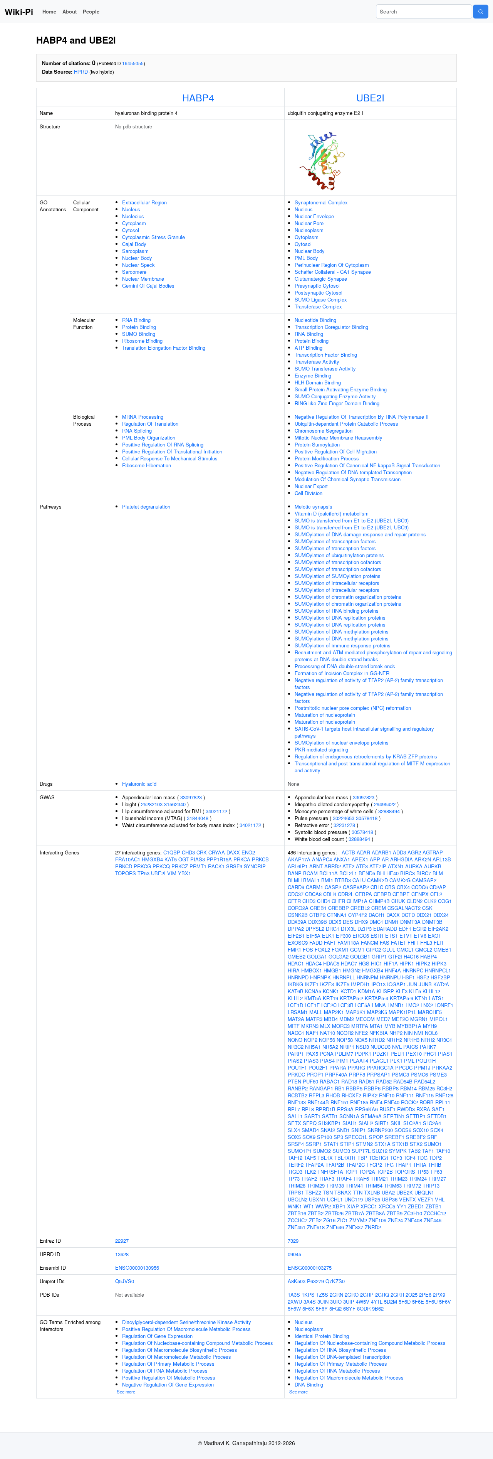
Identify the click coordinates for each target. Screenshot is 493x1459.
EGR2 (419, 928)
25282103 (152, 804)
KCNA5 (313, 991)
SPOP (376, 1137)
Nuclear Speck (138, 264)
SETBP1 (416, 1116)
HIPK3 (439, 963)
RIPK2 (370, 1095)
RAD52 (384, 1081)
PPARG (356, 1067)
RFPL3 (316, 1095)
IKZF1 (312, 984)
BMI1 (327, 880)
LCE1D (295, 1005)
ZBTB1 (433, 1206)
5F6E (418, 1301)
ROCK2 (409, 1102)
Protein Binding (139, 326)
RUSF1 (387, 1109)
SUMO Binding (138, 333)
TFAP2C (355, 1164)
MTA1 (376, 1025)
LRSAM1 (298, 1012)
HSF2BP (440, 977)
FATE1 (398, 942)
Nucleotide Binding (315, 319)
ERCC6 (360, 935)
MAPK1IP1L (402, 1012)
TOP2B (385, 1171)
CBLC (377, 887)
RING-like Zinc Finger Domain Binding (337, 403)
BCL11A (328, 873)
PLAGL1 (379, 1060)
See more (126, 1391)
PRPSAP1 (378, 1074)
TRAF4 (344, 1178)
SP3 (338, 1137)
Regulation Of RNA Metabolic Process (165, 1370)
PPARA (337, 1067)
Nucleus (131, 209)
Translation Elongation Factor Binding (163, 347)
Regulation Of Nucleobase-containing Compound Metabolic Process (197, 1342)
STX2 (416, 1143)
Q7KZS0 (335, 1281)
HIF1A (391, 963)
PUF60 (310, 1081)
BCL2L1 (348, 873)
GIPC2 (373, 949)
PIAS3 (197, 859)
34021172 (216, 811)
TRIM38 (335, 1185)
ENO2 (248, 852)
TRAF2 (309, 1178)
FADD (315, 942)
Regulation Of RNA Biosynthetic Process (340, 1349)
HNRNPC (412, 970)
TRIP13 (431, 1185)
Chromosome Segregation (323, 430)
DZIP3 (364, 928)
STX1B (400, 1143)
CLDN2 (415, 901)
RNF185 (359, 1102)
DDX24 (441, 914)
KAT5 (170, 859)
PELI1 (397, 1053)
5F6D (405, 1301)
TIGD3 (295, 1171)
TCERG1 (379, 1157)
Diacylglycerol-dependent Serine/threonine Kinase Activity (186, 1322)
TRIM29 (316, 1185)
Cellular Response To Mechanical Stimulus (170, 458)
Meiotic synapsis (313, 506)
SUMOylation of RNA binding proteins (337, 610)
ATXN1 (396, 866)
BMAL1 (311, 880)
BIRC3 (407, 873)
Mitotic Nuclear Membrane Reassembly (338, 437)
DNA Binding (309, 1384)
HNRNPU (390, 977)
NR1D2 (377, 1039)
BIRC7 (423, 873)
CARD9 (296, 887)
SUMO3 (341, 1150)
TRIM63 (393, 1185)
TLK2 (310, 1171)
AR (385, 859)
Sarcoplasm (135, 250)
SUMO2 (322, 1150)
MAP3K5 (377, 1012)
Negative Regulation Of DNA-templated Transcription (353, 472)
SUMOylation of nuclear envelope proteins (342, 742)
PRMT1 (197, 866)
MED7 (383, 1019)
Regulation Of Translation (150, 423)
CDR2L (346, 894)
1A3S (294, 1294)
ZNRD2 (373, 1227)
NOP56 (327, 1039)
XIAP (353, 1206)
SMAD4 (310, 1130)
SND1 (343, 1130)
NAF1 (312, 1032)
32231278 (344, 825)
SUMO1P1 (300, 1150)
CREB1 (318, 907)
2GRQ (382, 1294)
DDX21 (424, 914)
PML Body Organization (148, 437)
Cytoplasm (134, 223)
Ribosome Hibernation (146, 465)
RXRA (423, 1109)
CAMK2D (377, 880)
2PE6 (425, 1294)
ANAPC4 (322, 859)
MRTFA (359, 1025)
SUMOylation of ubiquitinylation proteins (339, 555)
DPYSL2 (314, 928)
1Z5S (322, 1294)
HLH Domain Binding (318, 382)
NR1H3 (411, 1039)
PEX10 (414, 1053)
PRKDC (296, 1074)
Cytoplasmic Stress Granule (153, 237)
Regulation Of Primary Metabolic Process (168, 1363)
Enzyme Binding (313, 375)
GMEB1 (442, 949)
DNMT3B (432, 921)
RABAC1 (330, 1081)
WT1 (309, 1206)
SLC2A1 (412, 1123)
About (69, 11)
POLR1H (426, 1060)
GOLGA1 (317, 956)
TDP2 (435, 1157)
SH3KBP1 (329, 1123)
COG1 (445, 901)
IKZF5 (342, 984)
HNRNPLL (343, 977)
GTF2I (395, 956)
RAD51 (366, 1081)
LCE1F (312, 1005)
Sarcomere (134, 271)
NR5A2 (330, 1046)
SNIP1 (358, 1130)
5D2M (390, 1301)
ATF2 (348, 866)
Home (49, 11)
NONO (295, 1039)
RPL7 (294, 1109)
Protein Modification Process (327, 458)
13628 (122, 1254)
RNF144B (318, 1102)
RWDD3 (406, 1109)
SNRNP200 (380, 1130)
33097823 (191, 797)
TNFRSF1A (330, 1171)
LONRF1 (443, 1005)
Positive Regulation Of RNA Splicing (162, 444)
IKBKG (295, 984)
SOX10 (421, 1130)
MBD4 (331, 1019)
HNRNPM (367, 977)
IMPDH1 (360, 984)
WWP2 (323, 1206)
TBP (362, 1157)
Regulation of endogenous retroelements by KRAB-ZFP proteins (366, 756)
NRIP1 (347, 1046)
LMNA (379, 1005)
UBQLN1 (424, 1192)
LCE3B (346, 1005)
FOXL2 (322, 949)
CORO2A (298, 907)
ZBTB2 (316, 1213)
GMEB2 (296, 956)
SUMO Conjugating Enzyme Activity (335, 396)
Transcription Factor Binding (326, 354)
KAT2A (441, 984)
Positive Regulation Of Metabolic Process (168, 1377)
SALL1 (295, 1116)
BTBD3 (343, 880)
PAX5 (311, 1053)
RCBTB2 (297, 1095)
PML (409, 1060)
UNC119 (353, 1199)
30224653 (343, 818)
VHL (439, 1199)
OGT (183, 859)
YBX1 (184, 873)
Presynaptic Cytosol (317, 285)
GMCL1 (405, 949)
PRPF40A (336, 1074)
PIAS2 (295, 1060)
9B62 (378, 1308)
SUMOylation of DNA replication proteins (340, 617)
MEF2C (400, 1019)
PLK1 (396, 1060)
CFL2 (436, 894)
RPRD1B (325, 1109)
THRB (434, 1164)
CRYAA (216, 852)
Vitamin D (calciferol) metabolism (332, 513)
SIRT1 (382, 1123)
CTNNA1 (337, 914)
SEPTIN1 (393, 1116)
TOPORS (125, 873)
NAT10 (327, 1032)
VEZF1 (425, 1199)
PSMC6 (419, 1074)
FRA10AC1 (127, 859)
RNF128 (444, 1095)
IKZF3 (327, 984)
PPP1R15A (219, 859)
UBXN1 (317, 1199)
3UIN (323, 1301)
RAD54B (403, 1081)
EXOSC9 (298, 942)
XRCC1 (369, 1206)
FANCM (369, 942)
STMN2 (364, 1143)
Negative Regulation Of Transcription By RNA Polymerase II (362, 416)
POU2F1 (318, 1067)
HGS (364, 963)
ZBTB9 (394, 1213)
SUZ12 (379, 1150)
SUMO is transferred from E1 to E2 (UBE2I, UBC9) (352, 520)
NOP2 (310, 1039)
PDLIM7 (344, 1053)
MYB (390, 1025)
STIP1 (347, 1143)
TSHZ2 (313, 1192)
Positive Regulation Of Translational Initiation (172, 451)
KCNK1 (331, 991)
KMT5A (312, 998)
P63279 (315, 1281)
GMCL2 (423, 949)
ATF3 (362, 866)
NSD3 (362, 1046)
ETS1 (391, 935)
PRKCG (142, 866)
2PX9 (439, 1294)
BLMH (295, 880)
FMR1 (294, 949)
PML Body (306, 257)
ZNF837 (354, 1227)
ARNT (316, 866)
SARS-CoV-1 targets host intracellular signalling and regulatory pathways (364, 732)
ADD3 (399, 852)
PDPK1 (363, 1053)
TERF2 (296, 1164)
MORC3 (341, 1025)
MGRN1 (419, 1019)
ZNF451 (296, 1227)
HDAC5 (331, 963)
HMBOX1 (311, 970)
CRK (201, 852)
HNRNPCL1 (438, 970)
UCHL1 (335, 1199)
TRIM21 (379, 1178)
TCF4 (410, 1157)
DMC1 (376, 921)
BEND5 (367, 873)
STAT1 (331, 1143)
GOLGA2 (339, 956)
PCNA (327, 1053)
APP (375, 859)
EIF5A (313, 935)
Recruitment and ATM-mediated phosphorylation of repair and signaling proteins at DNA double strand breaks (373, 656)
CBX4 (403, 887)
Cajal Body (134, 244)
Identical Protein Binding (322, 1335)
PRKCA (241, 859)
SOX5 (294, 1137)
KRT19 (330, 998)
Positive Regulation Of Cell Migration (336, 451)
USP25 (372, 1199)
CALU (359, 880)
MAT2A (296, 1019)
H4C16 (411, 956)
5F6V (445, 1301)
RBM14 (408, 1088)
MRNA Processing (142, 416)
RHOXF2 (351, 1095)
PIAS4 (327, 1060)
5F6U (432, 1301)
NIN (408, 1032)
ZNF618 (316, 1227)
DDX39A (297, 921)
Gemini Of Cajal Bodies (148, 285)
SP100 (324, 1137)
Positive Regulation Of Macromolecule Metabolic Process (186, 1329)
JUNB (425, 984)
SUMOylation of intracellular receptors (337, 582)
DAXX (233, 852)
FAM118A (348, 942)
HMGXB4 (152, 859)
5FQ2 (335, 1308)
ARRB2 (332, 866)
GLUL (388, 949)
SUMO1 (433, 1143)
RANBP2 (298, 1088)
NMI (418, 1032)
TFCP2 (374, 1164)
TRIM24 (418, 1178)
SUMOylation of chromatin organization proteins (348, 596)
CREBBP (338, 907)
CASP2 (333, 887)
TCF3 (396, 1157)
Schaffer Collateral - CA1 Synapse (333, 271)
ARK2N (422, 859)
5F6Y (322, 1308)
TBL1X (325, 1157)
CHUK (398, 901)
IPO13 (378, 984)
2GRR (397, 1294)
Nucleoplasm (309, 230)
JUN (412, 984)
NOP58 (345, 1039)
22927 (122, 1240)
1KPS (308, 1294)
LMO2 (412, 1005)
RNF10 (386, 1095)
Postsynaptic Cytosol (318, 292)
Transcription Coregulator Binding (331, 326)
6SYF (349, 1308)
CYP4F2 (357, 914)
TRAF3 (326, 1178)
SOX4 (436, 1130)
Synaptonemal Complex (321, 202)
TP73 (294, 1178)
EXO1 (434, 935)
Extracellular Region (144, 202)
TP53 (143, 873)
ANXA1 (342, 859)
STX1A (382, 1143)
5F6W (294, 1308)
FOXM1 (340, 949)
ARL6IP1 (298, 866)
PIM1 (342, 1060)
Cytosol (130, 230)
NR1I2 (428, 1039)
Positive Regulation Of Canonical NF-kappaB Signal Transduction (367, 465)
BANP (295, 873)
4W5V (362, 1301)
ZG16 (329, 1220)
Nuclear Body (137, 257)
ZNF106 (377, 1220)
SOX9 (308, 1137)
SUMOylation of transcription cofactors (338, 562)
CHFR (338, 901)
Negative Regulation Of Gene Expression (168, 1384)
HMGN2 (352, 970)
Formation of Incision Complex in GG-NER (342, 673)
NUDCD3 (381, 1046)
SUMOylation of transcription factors (335, 541)
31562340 (175, 804)
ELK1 (328, 935)
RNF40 (391, 1102)
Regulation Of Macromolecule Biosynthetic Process (179, 1349)
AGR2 (414, 852)
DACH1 (377, 914)
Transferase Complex (318, 306)
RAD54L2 (424, 1081)
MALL (315, 1012)
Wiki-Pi (19, 11)
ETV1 (405, 935)
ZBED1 (416, 1206)
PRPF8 (357, 1074)
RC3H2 (444, 1088)
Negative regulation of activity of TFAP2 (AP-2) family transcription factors (369, 683)
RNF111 (405, 1095)
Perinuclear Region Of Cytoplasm (332, 264)
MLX (325, 1025)
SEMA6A (371, 1116)
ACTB (348, 852)
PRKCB (260, 859)
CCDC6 (419, 887)
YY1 (401, 1206)
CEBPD (382, 894)
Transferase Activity (317, 361)
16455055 (133, 63)
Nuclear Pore (309, 223)
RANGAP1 (321, 1088)
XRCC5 (387, 1206)
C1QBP (171, 852)
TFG (389, 1164)
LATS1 (436, 998)
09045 (294, 1254)
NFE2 (361, 1032)
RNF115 (425, 1095)
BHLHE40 (388, 873)
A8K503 (296, 1281)
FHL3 (426, 942)
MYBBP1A (409, 1025)
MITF (294, 1025)
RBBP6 (372, 1088)
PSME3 (438, 1074)
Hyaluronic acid (139, 783)
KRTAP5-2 (351, 998)
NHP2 (395, 1032)
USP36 (389, 1199)
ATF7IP (377, 866)
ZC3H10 (413, 1213)
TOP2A (367, 1171)
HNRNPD (298, 977)
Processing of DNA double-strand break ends (345, 666)
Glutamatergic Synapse (321, 278)
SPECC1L (356, 1137)
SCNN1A (349, 1116)
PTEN (294, 1081)
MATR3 (314, 1019)
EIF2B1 (296, 935)
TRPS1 (296, 1192)
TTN (357, 1192)
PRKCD (123, 866)
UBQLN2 (297, 1199)
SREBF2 (416, 1137)
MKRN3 (310, 1025)
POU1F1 (297, 1067)
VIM (171, 873)
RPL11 (442, 1102)
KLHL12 (431, 991)
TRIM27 (437, 1178)
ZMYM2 (358, 1220)
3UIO (336, 1301)
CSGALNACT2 (404, 907)
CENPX (420, 894)
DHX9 (361, 921)
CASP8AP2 (356, 887)
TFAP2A (314, 1164)
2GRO (352, 1294)
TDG (422, 1157)
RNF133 (297, 1102)
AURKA (414, 866)
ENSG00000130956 (137, 1267)
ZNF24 (395, 1220)
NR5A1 (313, 1046)
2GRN (336, 1294)
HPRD (81, 71)
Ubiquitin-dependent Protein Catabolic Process (346, 423)
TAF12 (295, 1157)
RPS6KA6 (366, 1109)
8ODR (364, 1308)
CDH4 (329, 894)
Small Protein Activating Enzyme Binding (341, 389)
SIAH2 (366, 1123)
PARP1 (296, 1053)
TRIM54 (373, 1185)
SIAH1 (349, 1123)
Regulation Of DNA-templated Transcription (343, 1356)
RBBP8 (390, 1088)
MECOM (365, 1019)
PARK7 (428, 1046)
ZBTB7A (354, 1213)
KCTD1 (348, 991)
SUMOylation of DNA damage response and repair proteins (360, 534)
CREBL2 (360, 907)
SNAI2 (327, 1130)
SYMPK (398, 1150)
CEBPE (401, 894)
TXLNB (372, 1192)
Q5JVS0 (124, 1281)
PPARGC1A (380, 1067)
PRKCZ (179, 866)
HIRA (294, 970)
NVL (397, 1046)
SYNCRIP (255, 866)
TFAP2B (334, 1164)
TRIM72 (412, 1185)
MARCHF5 (430, 1012)
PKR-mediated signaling (321, 749)
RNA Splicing (137, 430)
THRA (419, 1164)
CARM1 (314, 887)
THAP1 (403, 1164)
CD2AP (437, 887)
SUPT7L (361, 1150)
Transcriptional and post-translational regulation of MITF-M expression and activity (372, 767)
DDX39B (317, 921)
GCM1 (357, 949)
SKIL (396, 1123)
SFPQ (310, 1123)
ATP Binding (308, 347)
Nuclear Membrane (143, 278)
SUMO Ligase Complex (321, 299)
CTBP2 (317, 914)
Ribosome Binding (142, 340)
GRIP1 (379, 956)
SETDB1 (437, 1116)
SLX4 (294, 1130)
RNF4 (376, 1102)
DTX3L (348, 928)
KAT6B (296, 991)
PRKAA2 (442, 1067)
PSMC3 (400, 1074)
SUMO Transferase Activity (325, 368)
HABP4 (198, 97)
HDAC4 (313, 963)
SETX (294, 1123)
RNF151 (339, 1102)
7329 (293, 1240)
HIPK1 (406, 963)
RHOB (333, 1095)
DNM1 (392, 921)
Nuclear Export (311, 486)
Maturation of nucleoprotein (325, 714)
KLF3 (401, 991)
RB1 (339, 1088)
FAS (384, 942)
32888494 (389, 811)
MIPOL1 (438, 1019)
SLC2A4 (432, 1123)
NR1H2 (394, 1039)
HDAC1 (296, 963)
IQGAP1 (396, 984)
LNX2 (427, 1005)
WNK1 (295, 1206)
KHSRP (385, 991)
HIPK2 (423, 963)
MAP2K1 (334, 1012)
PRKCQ (161, 866)
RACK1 (216, 866)
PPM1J (422, 1067)
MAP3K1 (355, 1012)
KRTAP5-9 (401, 998)
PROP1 (315, 1074)
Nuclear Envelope (314, 216)
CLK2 (430, 901)
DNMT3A (410, 921)
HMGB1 (332, 970)
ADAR (363, 852)
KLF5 (415, 991)
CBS (390, 887)
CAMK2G (400, 880)
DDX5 (335, 921)
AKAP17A (299, 859)
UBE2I (370, 97)
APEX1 (360, 859)
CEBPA (363, 894)
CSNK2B (298, 914)
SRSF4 (296, 1143)
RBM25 (426, 1088)
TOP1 (351, 1171)
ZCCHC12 (435, 1213)
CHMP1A (357, 901)
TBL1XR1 (345, 1157)
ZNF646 (335, 1227)
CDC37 (296, 894)
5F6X (308, 1308)
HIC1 (376, 963)
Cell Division (308, 493)
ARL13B (442, 859)
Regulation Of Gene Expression (157, 1335)
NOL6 (431, 1032)
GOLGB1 (360, 956)
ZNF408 (413, 1220)
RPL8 (308, 1109)
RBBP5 (354, 1088)
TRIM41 (354, 1185)
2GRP (367, 1294)
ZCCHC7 (297, 1220)
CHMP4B (379, 901)
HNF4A (393, 970)
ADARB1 (381, 852)
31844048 (197, 818)
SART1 (312, 1116)
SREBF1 (394, 1137)
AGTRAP (433, 852)
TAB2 (414, 1150)
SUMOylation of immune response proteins (343, 645)
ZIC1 (342, 1220)
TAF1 (428, 1150)
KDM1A (366, 991)
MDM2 (346, 1019)
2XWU (295, 1301)
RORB (426, 1102)
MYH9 (430, 1025)
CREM (378, 907)
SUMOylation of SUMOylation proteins (338, 576)
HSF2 (422, 977)
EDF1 (405, 928)
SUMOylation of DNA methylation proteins (342, 631)
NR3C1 (444, 1039)
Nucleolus (133, 216)
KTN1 (421, 998)
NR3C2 (296, 1046)
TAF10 (443, 1150)
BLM (438, 873)
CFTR (294, 901)
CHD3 (188, 852)
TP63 (436, 1171)
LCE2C (329, 1005)
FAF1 (330, 942)
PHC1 (429, 1053)
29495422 (385, 804)
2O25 (412, 1294)
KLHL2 (295, 998)
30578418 (366, 818)
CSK (427, 907)
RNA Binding (136, 319)
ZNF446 (432, 1220)
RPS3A (345, 1109)
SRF (432, 1137)
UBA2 (388, 1192)
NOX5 (360, 1039)
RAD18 (349, 1081)
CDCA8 (313, 894)
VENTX (407, 1199)
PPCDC (404, 1067)
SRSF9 (234, 866)
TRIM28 (296, 1185)
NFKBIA (378, 1032)
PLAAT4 (359, 1060)
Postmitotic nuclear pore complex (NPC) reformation (353, 707)
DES (348, 921)
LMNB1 (395, 1005)
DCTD (408, 914)
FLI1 (439, 942)
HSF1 (408, 977)
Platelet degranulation (146, 506)
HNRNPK (320, 977)
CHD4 (323, 901)
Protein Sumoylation (317, 444)
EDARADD (385, 928)
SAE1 (438, 1109)
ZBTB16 (297, 1213)
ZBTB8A (375, 1213)
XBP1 (338, 1206)
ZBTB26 (334, 1213)
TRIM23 (398, 1178)
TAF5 (310, 1157)
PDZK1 (381, 1053)
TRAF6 (361, 1178)
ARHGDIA (401, 859)
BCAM (310, 873)
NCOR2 (345, 1032)
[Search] (480, 12)
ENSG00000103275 (310, 1267)
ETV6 (420, 935)
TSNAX (342, 1192)
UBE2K (404, 1192)
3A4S (310, 1301)
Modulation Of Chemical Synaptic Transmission (348, 479)
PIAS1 (445, 1053)
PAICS (410, 1046)
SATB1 (330, 1116)
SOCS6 (402, 1130)
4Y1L (376, 1301)
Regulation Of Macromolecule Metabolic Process (176, 1356)
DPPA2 (296, 928)
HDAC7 (349, 963)
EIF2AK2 (438, 928)
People (91, 11)
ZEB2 (315, 1220)
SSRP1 (313, 1143)
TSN (328, 1192)
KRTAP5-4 (376, 998)
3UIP (348, 1301)
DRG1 (332, 928)
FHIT (413, 942)
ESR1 (377, 935)
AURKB (432, 866)
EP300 (343, 935)
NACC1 (296, 1032)
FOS (308, 949)
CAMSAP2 (424, 880)
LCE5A (363, 1005)
